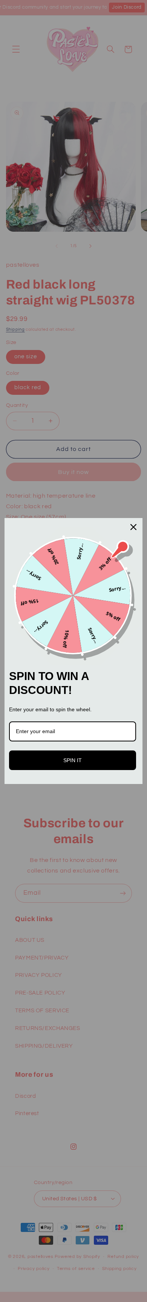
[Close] (133, 527)
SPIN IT (72, 760)
